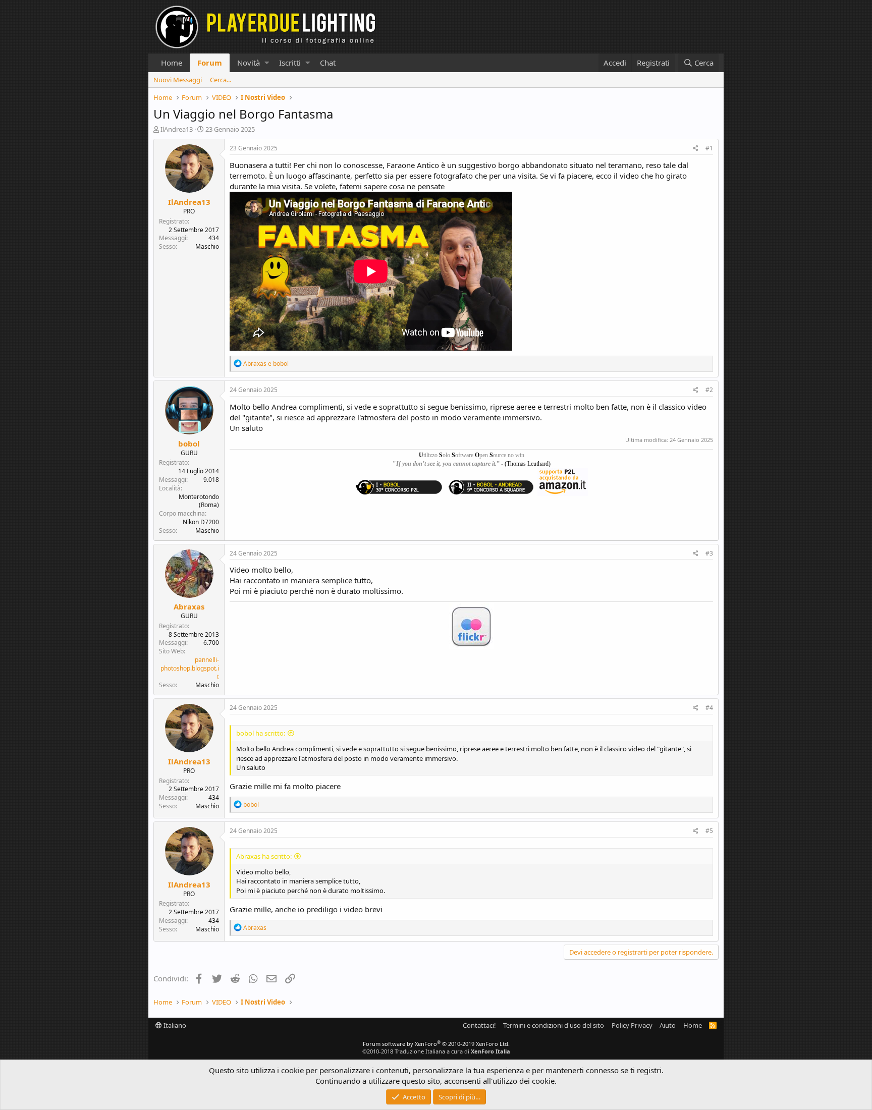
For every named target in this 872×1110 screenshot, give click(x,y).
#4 (709, 707)
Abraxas (189, 606)
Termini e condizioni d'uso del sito (553, 1025)
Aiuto (668, 1025)
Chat (328, 63)
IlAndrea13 (176, 129)
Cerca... (220, 79)
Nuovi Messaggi (177, 79)
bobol (189, 443)
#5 (709, 830)
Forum (209, 63)
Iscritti (290, 63)
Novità (248, 63)
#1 (709, 148)
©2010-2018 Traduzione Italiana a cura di (436, 1051)
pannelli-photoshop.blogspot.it (189, 668)
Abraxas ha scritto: (264, 856)
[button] (266, 62)
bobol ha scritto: (260, 733)
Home (171, 63)
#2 (709, 389)
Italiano (174, 1025)
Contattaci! (479, 1025)
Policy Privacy (632, 1025)
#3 (709, 553)
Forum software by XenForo (436, 1043)
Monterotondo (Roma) (199, 501)
